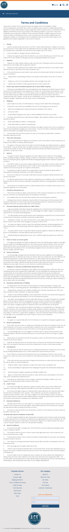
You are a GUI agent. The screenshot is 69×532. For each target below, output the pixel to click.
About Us (45, 474)
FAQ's (17, 496)
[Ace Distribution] (4, 5)
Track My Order (17, 488)
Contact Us (17, 474)
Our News (45, 480)
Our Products (45, 485)
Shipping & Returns (17, 480)
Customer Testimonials (45, 488)
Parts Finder (17, 493)
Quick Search (17, 490)
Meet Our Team (45, 477)
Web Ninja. (47, 528)
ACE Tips (45, 482)
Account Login (17, 477)
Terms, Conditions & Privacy (17, 482)
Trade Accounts (17, 485)
